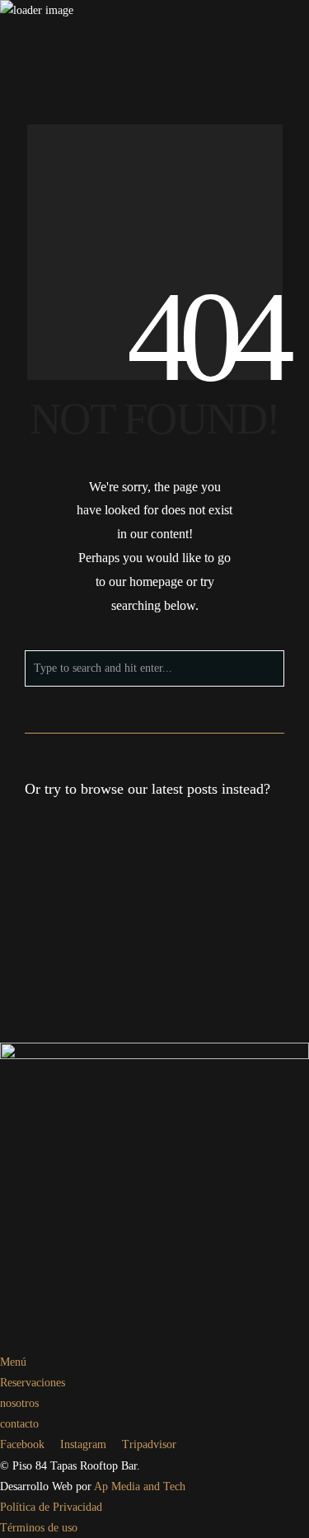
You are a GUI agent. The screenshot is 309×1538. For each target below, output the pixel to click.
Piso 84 (74, 298)
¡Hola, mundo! (67, 892)
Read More (194, 932)
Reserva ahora (276, 319)
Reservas (77, 319)
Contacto (220, 319)
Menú (114, 319)
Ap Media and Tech (139, 1486)
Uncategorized (85, 932)
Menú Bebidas (163, 319)
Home (40, 319)
